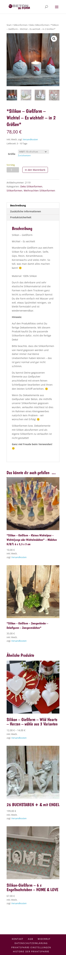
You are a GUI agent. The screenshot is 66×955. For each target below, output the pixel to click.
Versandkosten (30, 139)
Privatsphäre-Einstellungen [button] (31, 947)
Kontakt (17, 939)
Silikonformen (20, 24)
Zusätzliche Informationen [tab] (25, 211)
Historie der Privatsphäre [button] (31, 951)
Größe (11, 153)
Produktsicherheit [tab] (20, 217)
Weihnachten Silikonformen (39, 190)
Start (9, 24)
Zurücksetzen (24, 155)
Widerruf (44, 939)
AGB (30, 939)
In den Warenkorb (35, 169)
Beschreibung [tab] (18, 205)
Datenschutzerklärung (31, 943)
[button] (54, 39)
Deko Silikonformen (39, 24)
